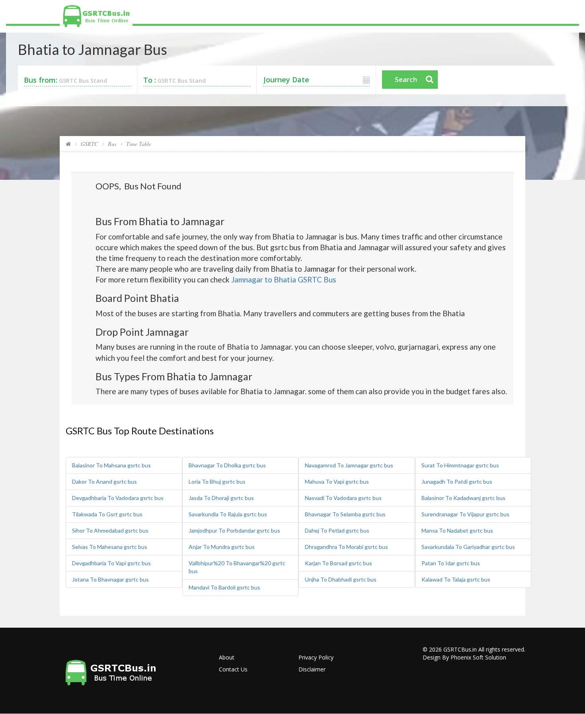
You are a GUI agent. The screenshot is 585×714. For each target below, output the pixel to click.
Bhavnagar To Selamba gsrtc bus (345, 514)
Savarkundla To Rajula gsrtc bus (228, 514)
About (226, 657)
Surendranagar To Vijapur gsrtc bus (465, 514)
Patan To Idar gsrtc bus (450, 563)
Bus (112, 144)
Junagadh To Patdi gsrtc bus (456, 481)
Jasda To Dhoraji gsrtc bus (221, 497)
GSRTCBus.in (460, 649)
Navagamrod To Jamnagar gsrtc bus (349, 465)
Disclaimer (312, 669)
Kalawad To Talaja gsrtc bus (455, 579)
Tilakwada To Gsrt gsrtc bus (107, 514)
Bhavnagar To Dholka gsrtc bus (227, 465)
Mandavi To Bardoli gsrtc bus (224, 587)
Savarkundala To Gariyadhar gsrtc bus (468, 546)
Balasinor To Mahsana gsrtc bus (111, 465)
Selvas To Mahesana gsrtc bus (109, 546)
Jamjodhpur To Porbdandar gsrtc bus (234, 530)
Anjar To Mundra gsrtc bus (222, 546)
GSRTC (89, 144)
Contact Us (233, 669)
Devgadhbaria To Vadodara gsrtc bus (118, 497)
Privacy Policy (315, 657)
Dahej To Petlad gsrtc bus (337, 530)
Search (406, 79)
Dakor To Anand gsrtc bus (104, 481)
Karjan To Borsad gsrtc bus (338, 563)
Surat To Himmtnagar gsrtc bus (460, 465)
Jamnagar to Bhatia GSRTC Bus (283, 279)
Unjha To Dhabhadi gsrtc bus (340, 579)
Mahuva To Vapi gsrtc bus (337, 481)
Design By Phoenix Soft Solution (464, 657)
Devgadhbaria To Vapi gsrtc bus (111, 563)
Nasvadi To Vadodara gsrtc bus (343, 497)
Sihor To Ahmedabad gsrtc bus (110, 530)
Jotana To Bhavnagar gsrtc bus (110, 579)
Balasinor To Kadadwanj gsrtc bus (463, 497)
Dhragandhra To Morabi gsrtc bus (346, 546)
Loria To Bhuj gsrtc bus (217, 481)
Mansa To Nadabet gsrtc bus (457, 530)
